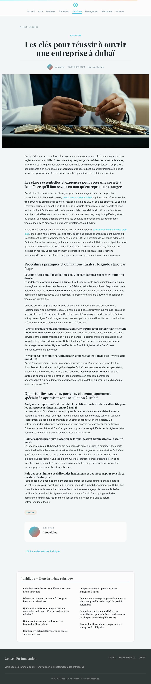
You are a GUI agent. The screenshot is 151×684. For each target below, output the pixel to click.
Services (119, 11)
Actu (40, 11)
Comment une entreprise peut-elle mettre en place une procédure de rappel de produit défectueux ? (103, 601)
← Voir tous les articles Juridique (42, 551)
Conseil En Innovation (21, 658)
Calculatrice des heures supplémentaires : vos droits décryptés (47, 590)
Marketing (107, 11)
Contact (142, 657)
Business (50, 11)
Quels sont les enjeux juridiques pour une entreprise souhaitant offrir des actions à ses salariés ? (46, 611)
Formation (64, 11)
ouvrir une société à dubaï (77, 197)
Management (91, 11)
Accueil (31, 11)
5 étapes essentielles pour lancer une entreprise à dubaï (99, 590)
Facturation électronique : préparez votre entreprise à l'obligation (101, 626)
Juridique (77, 11)
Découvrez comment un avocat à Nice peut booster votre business (45, 600)
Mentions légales (127, 657)
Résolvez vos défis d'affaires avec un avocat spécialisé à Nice (45, 632)
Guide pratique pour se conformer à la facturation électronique (43, 622)
